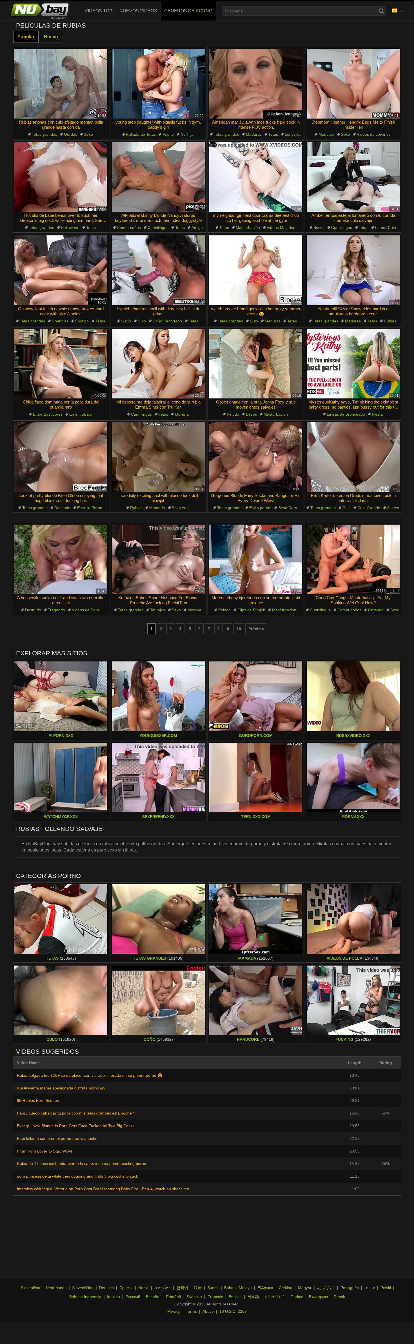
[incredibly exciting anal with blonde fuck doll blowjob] (158, 457)
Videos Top (98, 10)
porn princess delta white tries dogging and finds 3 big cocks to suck (77, 1176)
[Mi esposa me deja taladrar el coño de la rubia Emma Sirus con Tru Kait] (158, 364)
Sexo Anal (181, 507)
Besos (318, 227)
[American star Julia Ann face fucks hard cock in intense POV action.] (255, 84)
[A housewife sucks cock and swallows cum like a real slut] (60, 559)
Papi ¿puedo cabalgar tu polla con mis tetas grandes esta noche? (75, 1113)
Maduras (254, 134)
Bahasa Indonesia (85, 1296)
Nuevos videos (138, 10)
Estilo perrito (260, 507)
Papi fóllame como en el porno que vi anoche (57, 1138)
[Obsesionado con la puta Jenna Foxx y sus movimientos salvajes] (255, 364)
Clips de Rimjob (251, 610)
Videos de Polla (85, 610)
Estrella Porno (89, 507)
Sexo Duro (287, 507)
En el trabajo (80, 414)
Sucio (126, 321)
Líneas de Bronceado (346, 414)
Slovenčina (30, 1287)
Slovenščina (83, 1287)
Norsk (143, 1287)
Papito (168, 134)
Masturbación (248, 227)
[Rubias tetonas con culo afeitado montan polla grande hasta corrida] (60, 84)
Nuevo (51, 36)
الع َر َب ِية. (326, 1287)
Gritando (376, 610)
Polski (385, 1287)
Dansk (339, 1296)
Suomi (213, 1287)
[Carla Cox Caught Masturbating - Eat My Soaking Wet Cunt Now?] (353, 559)
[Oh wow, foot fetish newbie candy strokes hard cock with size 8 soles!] (60, 270)
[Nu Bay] (39, 11)
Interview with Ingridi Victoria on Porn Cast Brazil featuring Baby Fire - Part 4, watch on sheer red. (103, 1189)
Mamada (157, 507)
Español (153, 1296)
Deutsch (106, 1287)
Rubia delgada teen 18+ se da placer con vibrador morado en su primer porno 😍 (89, 1075)
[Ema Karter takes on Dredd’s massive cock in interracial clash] (353, 457)
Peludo (233, 414)
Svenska (194, 1296)
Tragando (56, 610)
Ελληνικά (265, 1287)
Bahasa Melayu (238, 1287)
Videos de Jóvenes (374, 134)
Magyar (304, 1287)
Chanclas (60, 321)
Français (215, 1296)
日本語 (253, 1296)
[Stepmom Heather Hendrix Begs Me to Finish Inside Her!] (353, 84)
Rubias (390, 321)
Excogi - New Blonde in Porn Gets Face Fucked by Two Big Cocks (75, 1126)
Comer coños (129, 227)
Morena (182, 414)
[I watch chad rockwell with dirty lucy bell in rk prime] (158, 270)
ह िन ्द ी (275, 1296)
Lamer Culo (385, 227)
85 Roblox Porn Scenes (38, 1100)
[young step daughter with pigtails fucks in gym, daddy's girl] (158, 84)
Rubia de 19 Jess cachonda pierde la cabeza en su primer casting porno (81, 1163)
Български (318, 1296)
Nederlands (56, 1287)
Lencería (293, 134)
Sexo (88, 134)
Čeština (285, 1287)
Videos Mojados (281, 227)
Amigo (197, 227)
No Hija (187, 134)
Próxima (256, 629)
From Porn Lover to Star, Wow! (44, 1151)
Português (349, 1287)
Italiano (113, 1296)
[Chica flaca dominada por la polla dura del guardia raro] (60, 364)
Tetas (273, 134)
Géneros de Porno (188, 10)
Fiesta (377, 414)
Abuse (208, 1311)
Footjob (82, 321)
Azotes (393, 507)
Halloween (70, 227)
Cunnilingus (158, 227)
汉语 (198, 1287)
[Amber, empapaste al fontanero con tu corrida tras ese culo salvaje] (353, 177)
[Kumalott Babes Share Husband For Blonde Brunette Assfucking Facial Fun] (158, 559)
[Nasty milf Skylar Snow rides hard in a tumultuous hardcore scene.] (353, 270)
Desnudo (62, 507)
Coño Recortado (167, 321)
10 (239, 629)
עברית (369, 1287)
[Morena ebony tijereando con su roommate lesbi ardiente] (255, 559)
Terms (191, 1311)
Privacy (173, 1311)
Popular (25, 36)
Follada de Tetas (141, 134)
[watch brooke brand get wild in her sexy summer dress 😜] (255, 270)
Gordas (70, 134)
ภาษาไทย (162, 1287)
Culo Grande (368, 507)
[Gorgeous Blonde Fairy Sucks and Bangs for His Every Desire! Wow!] (255, 457)
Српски (126, 1287)
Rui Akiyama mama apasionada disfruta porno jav (61, 1088)
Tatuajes (157, 610)
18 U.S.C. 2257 (233, 1311)
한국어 (182, 1287)
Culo (142, 321)
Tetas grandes (44, 134)
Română (173, 1296)
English (235, 1296)
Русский (133, 1296)
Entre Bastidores (48, 414)
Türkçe (297, 1296)
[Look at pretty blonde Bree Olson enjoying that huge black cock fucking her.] (60, 457)
